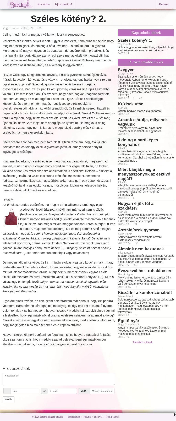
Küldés (8, 399)
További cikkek (143, 342)
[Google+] (128, 416)
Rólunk (87, 416)
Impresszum (74, 416)
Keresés (164, 4)
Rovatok (42, 4)
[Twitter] (133, 416)
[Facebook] (122, 416)
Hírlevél (98, 416)
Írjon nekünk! (63, 4)
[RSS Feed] (138, 416)
